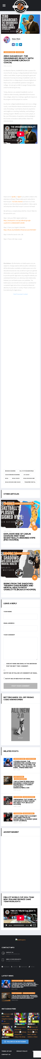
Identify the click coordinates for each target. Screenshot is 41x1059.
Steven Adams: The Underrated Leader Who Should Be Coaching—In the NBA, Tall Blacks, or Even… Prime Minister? (24, 764)
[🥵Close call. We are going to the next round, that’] (33, 1032)
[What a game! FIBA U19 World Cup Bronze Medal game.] (20, 1019)
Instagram (24, 966)
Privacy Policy (22, 1051)
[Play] (6, 925)
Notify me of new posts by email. (18, 678)
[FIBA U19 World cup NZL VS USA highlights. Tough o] (33, 1019)
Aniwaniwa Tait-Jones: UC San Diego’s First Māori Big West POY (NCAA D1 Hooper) (24, 802)
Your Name (8, 611)
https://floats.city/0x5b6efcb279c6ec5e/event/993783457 (20, 230)
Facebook (6, 966)
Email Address (9, 623)
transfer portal (29, 482)
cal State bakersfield (26, 470)
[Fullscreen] (34, 925)
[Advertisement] (20, 169)
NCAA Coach (15, 478)
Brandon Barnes (10, 470)
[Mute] (31, 925)
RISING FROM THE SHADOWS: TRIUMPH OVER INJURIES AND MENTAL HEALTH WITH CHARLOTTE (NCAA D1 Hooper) (20, 586)
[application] (20, 918)
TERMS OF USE (7, 1051)
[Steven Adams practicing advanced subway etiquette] (20, 1032)
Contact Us (6, 1054)
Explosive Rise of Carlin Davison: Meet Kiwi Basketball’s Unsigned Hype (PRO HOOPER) (19, 537)
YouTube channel (17, 202)
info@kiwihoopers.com (13, 954)
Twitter (15, 966)
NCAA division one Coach (12, 482)
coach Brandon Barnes (12, 474)
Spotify (14, 197)
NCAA (6, 478)
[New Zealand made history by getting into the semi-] (7, 1032)
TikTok (32, 966)
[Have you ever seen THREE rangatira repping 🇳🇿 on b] (7, 1019)
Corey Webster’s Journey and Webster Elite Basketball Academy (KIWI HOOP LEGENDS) (25, 818)
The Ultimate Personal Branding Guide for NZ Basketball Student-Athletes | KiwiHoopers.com (23, 785)
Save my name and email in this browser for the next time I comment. (21, 665)
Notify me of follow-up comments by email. (20, 673)
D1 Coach (26, 474)
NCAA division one (28, 478)
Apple (19, 197)
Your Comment (9, 635)
